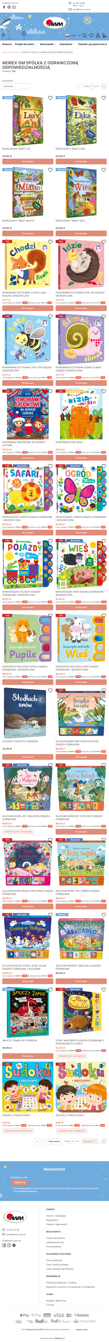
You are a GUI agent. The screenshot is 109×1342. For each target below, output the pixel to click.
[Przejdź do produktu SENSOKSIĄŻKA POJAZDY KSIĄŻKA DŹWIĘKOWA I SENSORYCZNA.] (27, 563)
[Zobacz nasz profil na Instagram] (9, 7)
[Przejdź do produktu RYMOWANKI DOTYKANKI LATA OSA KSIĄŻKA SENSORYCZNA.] (27, 339)
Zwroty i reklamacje (56, 1215)
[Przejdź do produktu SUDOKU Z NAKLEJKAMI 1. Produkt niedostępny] (27, 1087)
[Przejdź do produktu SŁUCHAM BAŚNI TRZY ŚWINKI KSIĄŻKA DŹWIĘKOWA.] (81, 862)
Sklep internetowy (51, 1338)
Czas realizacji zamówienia (59, 1268)
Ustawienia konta (54, 1242)
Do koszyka (27, 161)
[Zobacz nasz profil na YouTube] (14, 7)
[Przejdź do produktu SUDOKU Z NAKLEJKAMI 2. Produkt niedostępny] (81, 1087)
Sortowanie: (7, 80)
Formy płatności (54, 1260)
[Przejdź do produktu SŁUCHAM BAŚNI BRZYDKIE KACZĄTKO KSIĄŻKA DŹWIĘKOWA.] (81, 713)
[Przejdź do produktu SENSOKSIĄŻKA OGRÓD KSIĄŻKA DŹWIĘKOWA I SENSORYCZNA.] (81, 488)
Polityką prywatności (28, 1191)
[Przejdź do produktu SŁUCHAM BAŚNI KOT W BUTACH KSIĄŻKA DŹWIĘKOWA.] (81, 787)
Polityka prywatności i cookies (61, 1282)
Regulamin (27, 1188)
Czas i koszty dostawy (57, 1264)
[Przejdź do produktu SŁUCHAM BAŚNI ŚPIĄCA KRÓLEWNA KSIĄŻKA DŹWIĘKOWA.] (27, 862)
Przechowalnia (53, 1246)
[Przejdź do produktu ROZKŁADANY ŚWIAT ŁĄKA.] (81, 120)
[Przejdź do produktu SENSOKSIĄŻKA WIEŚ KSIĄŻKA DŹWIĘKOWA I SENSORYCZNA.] (81, 563)
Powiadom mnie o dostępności (18, 832)
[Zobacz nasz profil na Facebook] (4, 7)
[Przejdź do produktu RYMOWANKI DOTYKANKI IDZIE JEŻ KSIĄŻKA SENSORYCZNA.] (81, 264)
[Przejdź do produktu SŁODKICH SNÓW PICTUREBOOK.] (27, 713)
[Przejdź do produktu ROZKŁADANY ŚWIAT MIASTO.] (27, 192)
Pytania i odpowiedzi (56, 1224)
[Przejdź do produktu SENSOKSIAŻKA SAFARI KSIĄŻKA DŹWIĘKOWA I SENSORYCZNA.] (27, 488)
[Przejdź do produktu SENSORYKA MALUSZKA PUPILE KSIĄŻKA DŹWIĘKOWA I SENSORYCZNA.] (27, 638)
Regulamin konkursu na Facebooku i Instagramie (70, 1287)
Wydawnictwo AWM (10, 52)
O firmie (50, 1305)
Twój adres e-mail (19, 1177)
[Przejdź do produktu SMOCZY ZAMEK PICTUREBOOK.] (27, 1012)
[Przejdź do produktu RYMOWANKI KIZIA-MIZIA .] (81, 413)
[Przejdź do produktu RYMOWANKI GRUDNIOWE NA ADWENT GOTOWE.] (27, 413)
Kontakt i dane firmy (56, 1300)
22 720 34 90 (79, 3)
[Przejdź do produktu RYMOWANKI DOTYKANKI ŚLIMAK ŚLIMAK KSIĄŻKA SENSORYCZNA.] (81, 339)
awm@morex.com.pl (82, 9)
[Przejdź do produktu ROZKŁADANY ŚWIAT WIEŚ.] (81, 192)
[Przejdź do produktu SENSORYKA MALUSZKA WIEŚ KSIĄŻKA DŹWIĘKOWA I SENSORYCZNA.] (81, 638)
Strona (87, 86)
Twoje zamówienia (55, 1238)
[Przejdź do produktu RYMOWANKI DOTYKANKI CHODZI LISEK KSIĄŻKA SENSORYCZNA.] (27, 264)
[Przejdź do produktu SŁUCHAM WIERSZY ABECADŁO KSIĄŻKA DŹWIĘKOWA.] (81, 937)
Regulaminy (52, 1220)
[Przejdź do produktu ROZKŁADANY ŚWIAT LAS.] (27, 120)
